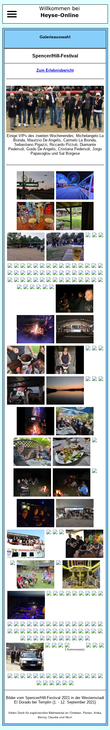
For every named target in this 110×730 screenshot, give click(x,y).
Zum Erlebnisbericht (55, 70)
